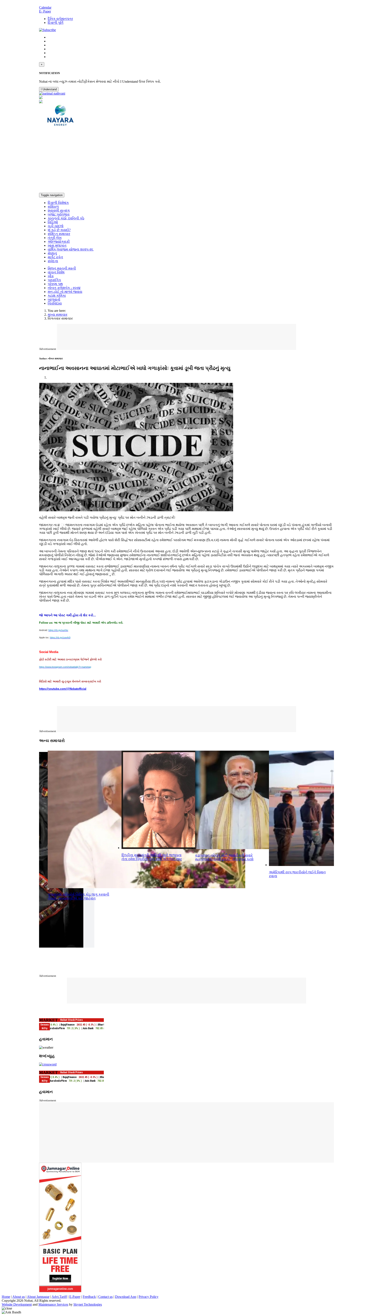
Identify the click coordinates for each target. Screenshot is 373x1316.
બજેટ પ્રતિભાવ (59, 214)
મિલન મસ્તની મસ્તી (62, 268)
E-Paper (74, 1297)
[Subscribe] (47, 30)
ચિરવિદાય (55, 303)
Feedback (89, 1297)
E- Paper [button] (45, 11)
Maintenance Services (53, 1304)
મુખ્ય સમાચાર (57, 314)
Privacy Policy (148, 1297)
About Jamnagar (38, 1297)
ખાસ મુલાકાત (57, 245)
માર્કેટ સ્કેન (55, 257)
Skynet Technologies (87, 1304)
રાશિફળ (53, 206)
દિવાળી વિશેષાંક (58, 203)
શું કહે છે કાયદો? (59, 230)
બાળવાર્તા (54, 299)
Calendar (45, 7)
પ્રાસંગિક (54, 280)
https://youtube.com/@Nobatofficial (62, 688)
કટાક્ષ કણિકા (57, 295)
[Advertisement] (186, 160)
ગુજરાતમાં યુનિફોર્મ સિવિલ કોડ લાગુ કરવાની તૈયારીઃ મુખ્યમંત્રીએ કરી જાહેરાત (78, 896)
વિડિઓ (53, 222)
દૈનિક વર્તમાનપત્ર (60, 19)
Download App (125, 1297)
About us (18, 1297)
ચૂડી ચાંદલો (55, 226)
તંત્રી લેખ (55, 237)
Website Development (17, 1304)
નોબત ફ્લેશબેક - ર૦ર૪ (64, 288)
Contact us (105, 1297)
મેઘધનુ (52, 253)
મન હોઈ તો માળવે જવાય (65, 291)
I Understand (49, 89)
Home (6, 1297)
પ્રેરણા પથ (55, 284)
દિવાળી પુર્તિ (55, 22)
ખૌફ (51, 276)
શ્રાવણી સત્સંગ (59, 210)
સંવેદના (53, 261)
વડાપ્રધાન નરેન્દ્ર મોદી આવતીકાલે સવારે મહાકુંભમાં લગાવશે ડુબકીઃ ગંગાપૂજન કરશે (224, 857)
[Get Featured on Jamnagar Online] (60, 1291)
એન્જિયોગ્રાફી (59, 241)
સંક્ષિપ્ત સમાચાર (59, 234)
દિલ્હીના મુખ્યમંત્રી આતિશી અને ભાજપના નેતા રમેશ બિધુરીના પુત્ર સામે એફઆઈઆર (152, 857)
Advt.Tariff (59, 1297)
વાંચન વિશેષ (56, 272)
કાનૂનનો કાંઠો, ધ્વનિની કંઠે (66, 218)
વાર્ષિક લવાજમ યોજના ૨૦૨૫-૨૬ (70, 249)
